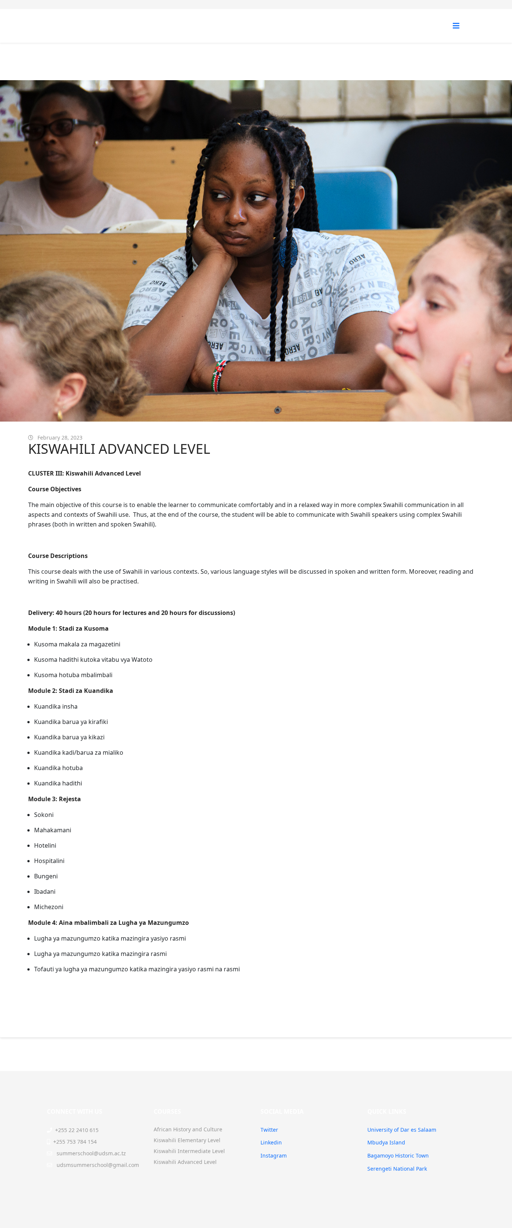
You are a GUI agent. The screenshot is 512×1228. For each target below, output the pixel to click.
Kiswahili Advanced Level (185, 1161)
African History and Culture (188, 1129)
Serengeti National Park (397, 1168)
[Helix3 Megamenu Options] (456, 26)
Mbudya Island (386, 1142)
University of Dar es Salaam (401, 1129)
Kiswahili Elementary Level (187, 1140)
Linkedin (271, 1142)
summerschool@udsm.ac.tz (91, 1153)
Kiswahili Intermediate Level (189, 1151)
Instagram (273, 1155)
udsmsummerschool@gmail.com (98, 1164)
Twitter (269, 1129)
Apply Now (54, 1009)
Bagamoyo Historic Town (398, 1155)
